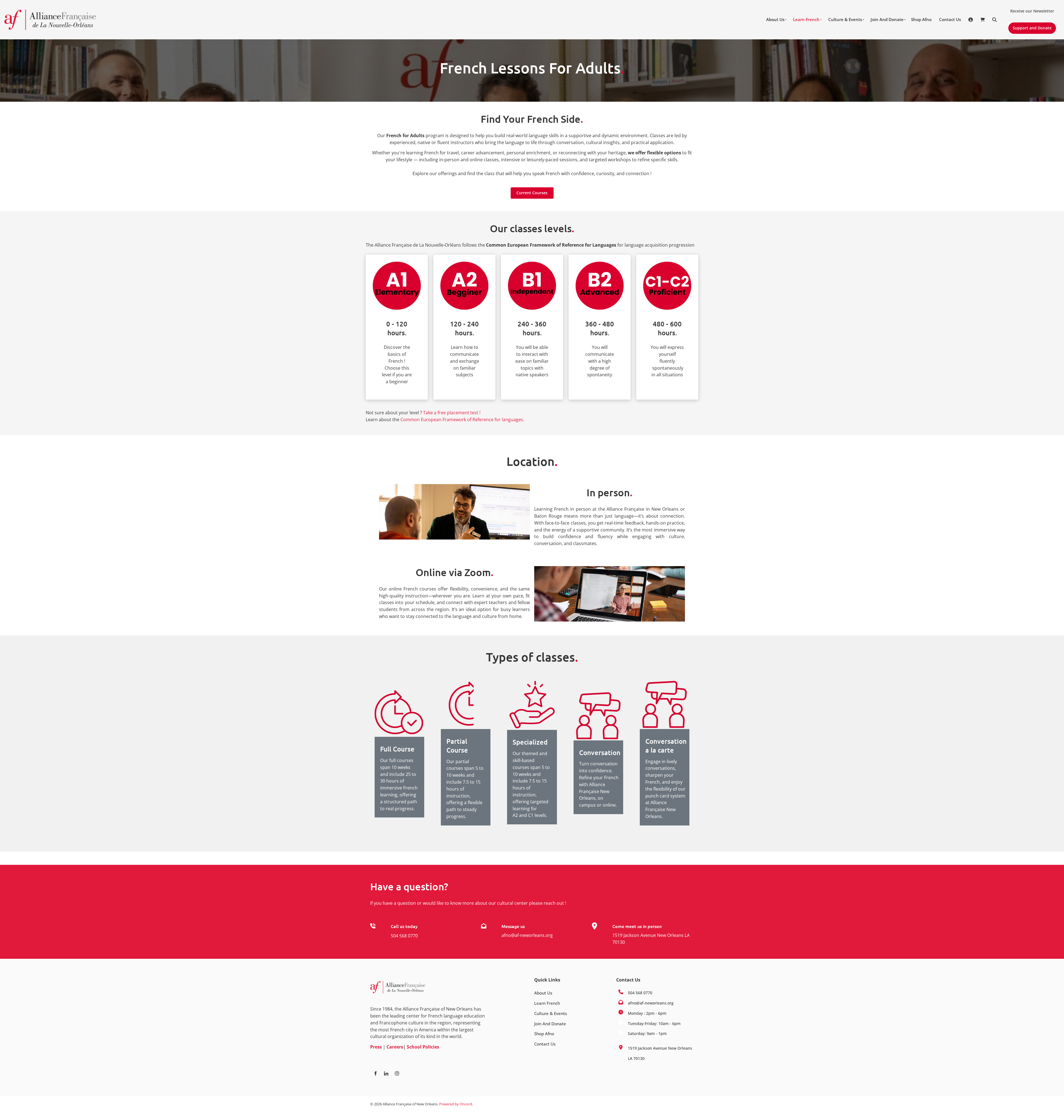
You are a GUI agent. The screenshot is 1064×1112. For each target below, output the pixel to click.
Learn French (806, 19)
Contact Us (950, 19)
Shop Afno (921, 19)
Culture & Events (845, 19)
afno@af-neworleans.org (527, 935)
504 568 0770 (404, 936)
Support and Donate (1029, 26)
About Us (775, 19)
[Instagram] (397, 1073)
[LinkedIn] (386, 1073)
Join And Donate (887, 19)
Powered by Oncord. (456, 1103)
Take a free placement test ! (451, 413)
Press (376, 1047)
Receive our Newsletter (1030, 9)
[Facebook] (375, 1073)
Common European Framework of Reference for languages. (462, 419)
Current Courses (532, 191)
